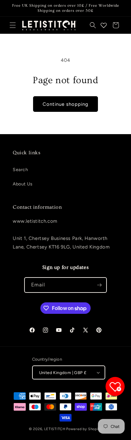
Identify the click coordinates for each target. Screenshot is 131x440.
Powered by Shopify (84, 429)
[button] (13, 25)
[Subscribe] (99, 285)
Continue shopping (65, 104)
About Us (23, 184)
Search (20, 169)
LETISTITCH (55, 429)
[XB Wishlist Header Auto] (103, 25)
